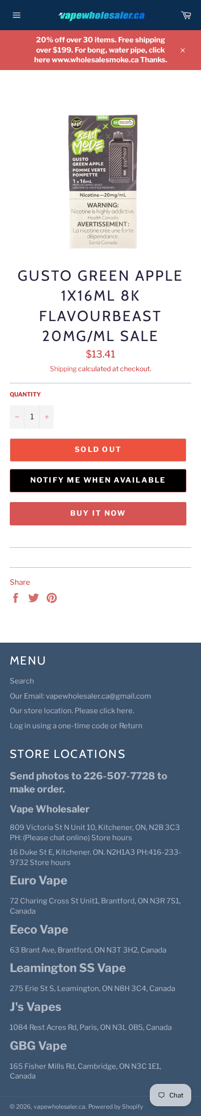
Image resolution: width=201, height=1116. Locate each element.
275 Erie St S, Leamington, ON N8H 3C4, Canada (92, 988)
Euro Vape (38, 880)
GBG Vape (38, 1046)
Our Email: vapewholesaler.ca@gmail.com (80, 696)
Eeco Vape (39, 929)
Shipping (63, 368)
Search (22, 681)
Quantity (25, 394)
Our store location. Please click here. (72, 710)
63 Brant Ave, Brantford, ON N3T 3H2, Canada (88, 950)
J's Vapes (35, 1007)
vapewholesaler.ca (59, 1106)
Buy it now (98, 513)
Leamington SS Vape (68, 968)
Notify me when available (98, 480)
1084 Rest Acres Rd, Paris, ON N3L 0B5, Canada (91, 1027)
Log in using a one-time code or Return (76, 725)
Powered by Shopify (115, 1106)
